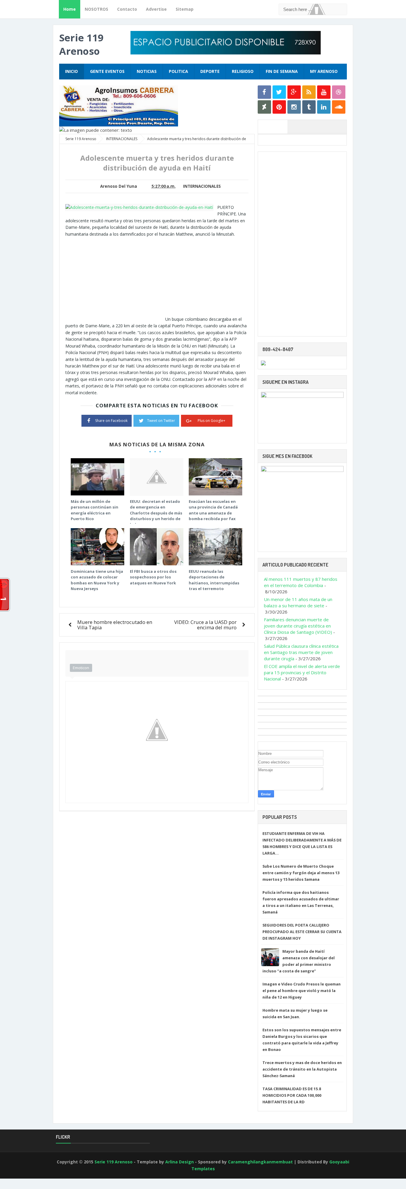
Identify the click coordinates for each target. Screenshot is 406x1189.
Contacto (127, 9)
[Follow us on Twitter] (279, 92)
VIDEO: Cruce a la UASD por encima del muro (205, 625)
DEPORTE (210, 71)
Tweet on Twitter (161, 420)
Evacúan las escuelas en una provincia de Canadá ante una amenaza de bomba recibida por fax (213, 510)
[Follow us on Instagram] (294, 107)
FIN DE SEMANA (282, 71)
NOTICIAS (147, 71)
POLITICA (178, 71)
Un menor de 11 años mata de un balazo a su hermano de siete (298, 602)
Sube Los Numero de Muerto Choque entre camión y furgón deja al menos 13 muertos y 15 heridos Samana (300, 872)
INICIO (71, 71)
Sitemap (184, 9)
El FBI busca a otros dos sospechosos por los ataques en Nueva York (153, 577)
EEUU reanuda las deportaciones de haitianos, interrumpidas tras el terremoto (214, 580)
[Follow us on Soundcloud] (338, 107)
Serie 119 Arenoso (81, 44)
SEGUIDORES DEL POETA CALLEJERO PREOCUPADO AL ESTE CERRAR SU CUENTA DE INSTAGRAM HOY (302, 931)
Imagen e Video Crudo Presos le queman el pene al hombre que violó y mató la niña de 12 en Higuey (301, 990)
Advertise (156, 9)
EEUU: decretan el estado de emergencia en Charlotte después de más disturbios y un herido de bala (156, 513)
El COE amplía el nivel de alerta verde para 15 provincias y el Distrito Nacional (302, 672)
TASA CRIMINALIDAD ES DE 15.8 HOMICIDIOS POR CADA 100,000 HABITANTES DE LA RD (291, 1095)
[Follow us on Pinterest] (279, 107)
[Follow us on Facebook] (264, 92)
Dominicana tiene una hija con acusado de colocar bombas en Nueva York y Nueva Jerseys (97, 580)
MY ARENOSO (324, 71)
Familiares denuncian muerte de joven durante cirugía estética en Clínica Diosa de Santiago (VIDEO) (298, 626)
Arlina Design (179, 1162)
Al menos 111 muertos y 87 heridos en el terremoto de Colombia (300, 582)
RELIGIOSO (243, 71)
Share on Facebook (111, 420)
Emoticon (81, 667)
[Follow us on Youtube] (324, 92)
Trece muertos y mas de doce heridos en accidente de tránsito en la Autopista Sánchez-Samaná (302, 1069)
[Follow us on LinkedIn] (324, 107)
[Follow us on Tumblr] (309, 107)
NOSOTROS (96, 9)
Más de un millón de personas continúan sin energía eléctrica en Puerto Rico (94, 510)
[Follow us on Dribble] (338, 92)
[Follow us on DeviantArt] (264, 107)
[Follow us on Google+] (294, 92)
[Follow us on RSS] (309, 92)
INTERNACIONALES (202, 186)
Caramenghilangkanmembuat (260, 1162)
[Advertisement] (115, 279)
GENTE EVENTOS (107, 71)
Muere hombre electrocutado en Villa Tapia (114, 625)
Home (69, 9)
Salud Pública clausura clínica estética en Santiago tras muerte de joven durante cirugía (301, 652)
